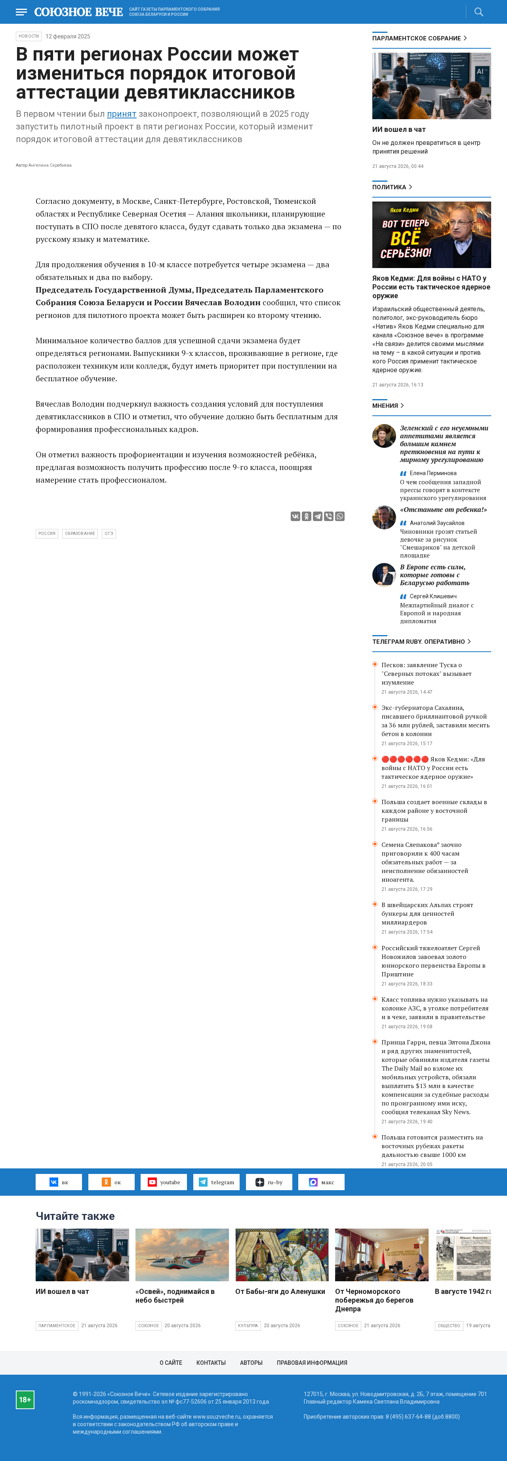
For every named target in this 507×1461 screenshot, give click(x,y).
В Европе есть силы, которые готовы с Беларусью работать (434, 574)
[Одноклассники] (306, 516)
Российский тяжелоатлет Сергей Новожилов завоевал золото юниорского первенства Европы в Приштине (433, 961)
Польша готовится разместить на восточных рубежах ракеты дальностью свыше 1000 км (432, 1146)
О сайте (171, 1363)
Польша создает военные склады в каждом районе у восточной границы (434, 810)
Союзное (148, 1326)
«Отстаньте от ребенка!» (443, 509)
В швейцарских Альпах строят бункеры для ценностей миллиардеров (427, 913)
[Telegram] (317, 516)
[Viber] (329, 516)
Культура (248, 1326)
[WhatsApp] (340, 516)
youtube (170, 1182)
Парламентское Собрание (416, 38)
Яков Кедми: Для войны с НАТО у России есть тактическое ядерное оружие (431, 287)
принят (122, 114)
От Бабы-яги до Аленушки (280, 1291)
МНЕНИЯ (385, 405)
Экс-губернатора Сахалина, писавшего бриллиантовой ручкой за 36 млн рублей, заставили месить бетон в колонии (435, 720)
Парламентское (57, 1326)
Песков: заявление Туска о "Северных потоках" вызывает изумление (426, 673)
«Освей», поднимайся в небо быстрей (175, 1295)
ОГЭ (109, 533)
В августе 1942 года (468, 1291)
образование (80, 533)
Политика (389, 187)
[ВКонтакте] (295, 516)
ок (117, 1182)
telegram (222, 1182)
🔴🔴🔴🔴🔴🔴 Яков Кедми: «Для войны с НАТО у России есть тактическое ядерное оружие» (433, 768)
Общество (449, 1326)
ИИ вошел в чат (399, 129)
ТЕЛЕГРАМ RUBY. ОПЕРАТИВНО (418, 641)
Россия (46, 533)
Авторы (251, 1363)
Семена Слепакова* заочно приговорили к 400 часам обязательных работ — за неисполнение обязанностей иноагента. (424, 862)
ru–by (275, 1182)
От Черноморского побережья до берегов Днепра (374, 1300)
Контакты (211, 1363)
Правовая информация (312, 1363)
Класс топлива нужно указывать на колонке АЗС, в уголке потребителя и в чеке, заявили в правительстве (435, 1008)
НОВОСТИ (29, 36)
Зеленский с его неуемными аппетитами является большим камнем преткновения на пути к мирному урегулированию (444, 443)
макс (327, 1182)
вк (65, 1182)
